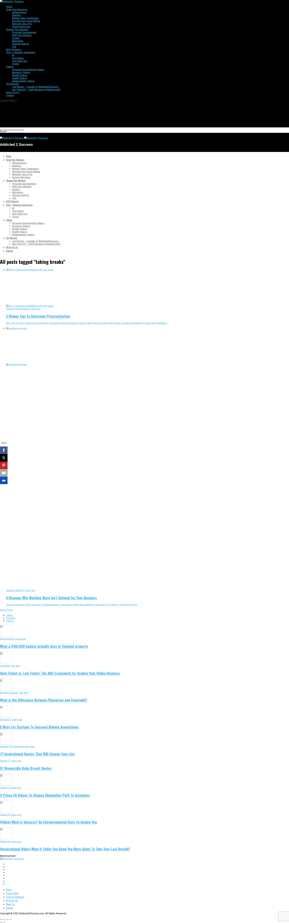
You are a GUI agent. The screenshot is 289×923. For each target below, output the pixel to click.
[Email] (4, 473)
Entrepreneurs (19, 12)
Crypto (15, 63)
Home (9, 6)
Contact (10, 95)
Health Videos (19, 78)
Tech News (18, 58)
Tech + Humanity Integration (20, 52)
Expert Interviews (21, 26)
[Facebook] (4, 450)
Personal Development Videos (28, 69)
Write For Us (12, 92)
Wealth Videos (19, 75)
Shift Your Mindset (21, 35)
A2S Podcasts (13, 49)
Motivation (17, 41)
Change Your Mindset (17, 29)
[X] (4, 458)
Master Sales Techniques (25, 18)
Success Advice (20, 43)
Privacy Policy (12, 893)
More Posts (6, 610)
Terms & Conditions (15, 897)
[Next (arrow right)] (4, 922)
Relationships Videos (23, 81)
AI (13, 55)
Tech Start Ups (19, 61)
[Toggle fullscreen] (7, 919)
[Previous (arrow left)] (1, 922)
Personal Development (24, 32)
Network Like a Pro (22, 23)
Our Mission (12, 84)
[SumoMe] (4, 480)
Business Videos (21, 72)
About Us (10, 904)
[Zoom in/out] (10, 919)
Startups (16, 15)
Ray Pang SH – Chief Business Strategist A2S (36, 89)
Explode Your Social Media (26, 21)
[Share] (4, 919)
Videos (10, 66)
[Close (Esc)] (1, 919)
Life (14, 46)
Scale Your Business (17, 9)
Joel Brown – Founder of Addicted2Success (35, 86)
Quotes (16, 38)
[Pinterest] (4, 465)
